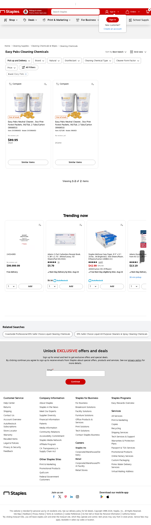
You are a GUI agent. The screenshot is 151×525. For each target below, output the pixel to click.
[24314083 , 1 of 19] (24, 240)
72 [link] (58, 262)
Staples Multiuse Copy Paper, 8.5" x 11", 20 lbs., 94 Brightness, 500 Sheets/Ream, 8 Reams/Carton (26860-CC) (106, 256)
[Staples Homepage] (10, 12)
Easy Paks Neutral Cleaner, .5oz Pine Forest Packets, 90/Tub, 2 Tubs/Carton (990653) (26, 124)
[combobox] (75, 12)
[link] (35, 11)
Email (50, 370)
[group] (24, 256)
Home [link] (7, 45)
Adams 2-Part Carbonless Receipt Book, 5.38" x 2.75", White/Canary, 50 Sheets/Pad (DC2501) (64, 256)
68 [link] (140, 262)
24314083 (11, 254)
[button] (97, 12)
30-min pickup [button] (135, 277)
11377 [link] (101, 262)
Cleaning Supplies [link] (21, 45)
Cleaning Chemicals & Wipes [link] (44, 45)
